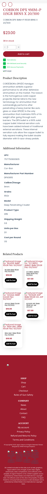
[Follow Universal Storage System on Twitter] (22, 372)
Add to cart (23, 54)
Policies (40, 445)
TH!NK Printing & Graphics (27, 446)
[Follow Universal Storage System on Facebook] (17, 372)
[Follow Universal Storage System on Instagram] (27, 372)
